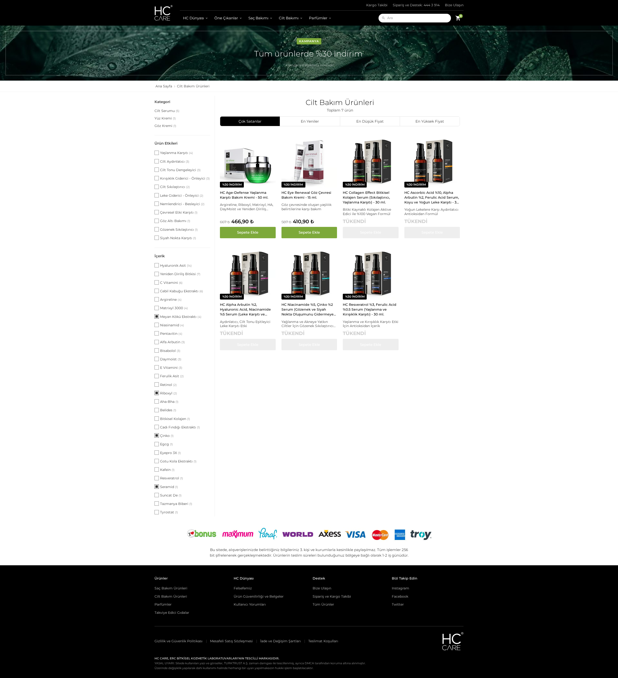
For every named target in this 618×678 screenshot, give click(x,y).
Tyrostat (169, 512)
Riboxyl (168, 393)
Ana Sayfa (163, 86)
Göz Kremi (165, 126)
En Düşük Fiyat (370, 121)
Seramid (169, 487)
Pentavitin (171, 333)
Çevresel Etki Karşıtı (178, 212)
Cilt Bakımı (289, 18)
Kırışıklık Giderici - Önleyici (185, 178)
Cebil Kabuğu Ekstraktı (181, 291)
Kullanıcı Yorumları (250, 604)
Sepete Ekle (247, 232)
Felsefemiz (243, 588)
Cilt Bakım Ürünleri (170, 596)
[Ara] (383, 18)
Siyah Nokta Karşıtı (178, 238)
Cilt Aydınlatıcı (174, 161)
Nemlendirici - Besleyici (182, 204)
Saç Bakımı (258, 18)
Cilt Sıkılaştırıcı (175, 187)
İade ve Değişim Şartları (280, 641)
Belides (168, 410)
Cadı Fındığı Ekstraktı (180, 427)
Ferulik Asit (172, 376)
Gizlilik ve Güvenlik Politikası (178, 641)
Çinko (167, 435)
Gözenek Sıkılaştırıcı (179, 229)
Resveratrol (171, 478)
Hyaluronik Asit (176, 265)
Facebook (400, 596)
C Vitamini (171, 282)
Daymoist (170, 359)
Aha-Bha (169, 401)
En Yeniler (310, 121)
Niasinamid (172, 325)
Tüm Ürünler (323, 604)
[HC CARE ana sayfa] (167, 13)
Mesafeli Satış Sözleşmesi (231, 641)
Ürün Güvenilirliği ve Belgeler (259, 596)
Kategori (162, 101)
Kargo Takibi (376, 5)
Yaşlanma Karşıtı (176, 153)
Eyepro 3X (170, 453)
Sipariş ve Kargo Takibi (332, 596)
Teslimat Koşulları (323, 641)
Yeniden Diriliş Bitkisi (180, 274)
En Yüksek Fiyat (429, 121)
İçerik (159, 256)
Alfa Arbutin (172, 342)
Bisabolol (170, 351)
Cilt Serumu (166, 111)
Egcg (166, 444)
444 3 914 (416, 5)
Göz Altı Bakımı (175, 221)
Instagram (400, 588)
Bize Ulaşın (454, 5)
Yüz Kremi (165, 118)
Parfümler (318, 18)
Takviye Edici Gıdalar (171, 612)
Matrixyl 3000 (174, 308)
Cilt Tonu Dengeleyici (180, 170)
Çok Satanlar (250, 121)
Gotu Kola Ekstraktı (178, 461)
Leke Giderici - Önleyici (181, 195)
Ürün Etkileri (165, 143)
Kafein (167, 470)
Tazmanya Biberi (176, 504)
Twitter (398, 604)
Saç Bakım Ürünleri (170, 588)
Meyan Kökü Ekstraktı (180, 317)
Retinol (168, 385)
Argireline (171, 299)
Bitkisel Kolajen (175, 419)
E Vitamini (171, 367)
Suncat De (171, 495)
